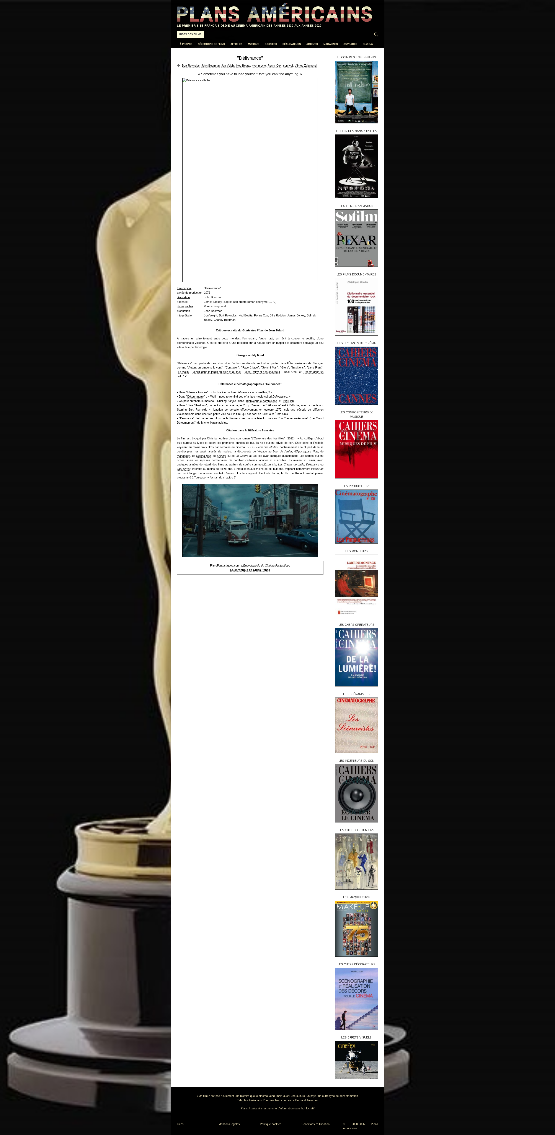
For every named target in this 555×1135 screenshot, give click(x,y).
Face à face (250, 367)
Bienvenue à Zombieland (261, 401)
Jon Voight (228, 65)
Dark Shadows (197, 405)
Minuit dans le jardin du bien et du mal (217, 371)
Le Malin (183, 371)
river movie (259, 65)
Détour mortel (195, 396)
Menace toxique (197, 392)
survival (288, 65)
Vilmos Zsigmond (306, 65)
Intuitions (298, 367)
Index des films (190, 34)
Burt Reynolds (191, 65)
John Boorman (210, 65)
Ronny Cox (274, 65)
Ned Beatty (243, 65)
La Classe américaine (293, 418)
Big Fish (288, 401)
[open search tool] (376, 34)
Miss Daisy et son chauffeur (262, 371)
